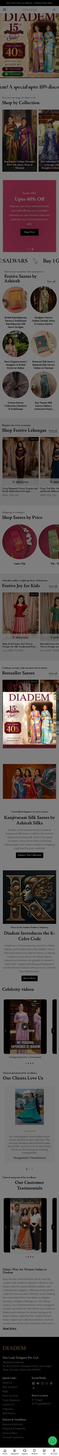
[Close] (52, 696)
